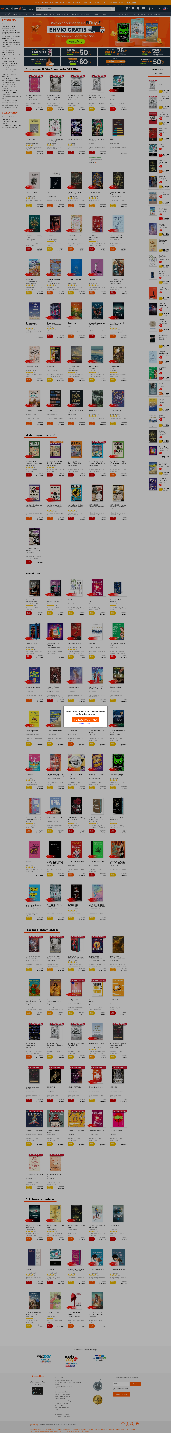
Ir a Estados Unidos (85, 719)
